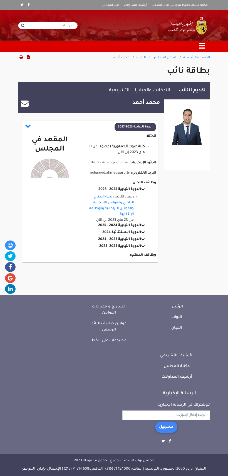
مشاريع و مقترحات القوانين (109, 310)
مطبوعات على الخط (109, 341)
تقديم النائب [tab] (192, 90)
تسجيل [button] (166, 427)
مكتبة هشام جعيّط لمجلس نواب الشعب (180, 5)
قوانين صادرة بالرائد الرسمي (109, 327)
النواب (141, 58)
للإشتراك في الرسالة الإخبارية (184, 405)
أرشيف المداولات (135, 5)
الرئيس (176, 307)
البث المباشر (111, 5)
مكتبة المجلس (177, 366)
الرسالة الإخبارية (179, 393)
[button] (90, 127)
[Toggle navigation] (202, 46)
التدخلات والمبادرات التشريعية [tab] (139, 90)
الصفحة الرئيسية (196, 58)
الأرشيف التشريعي (177, 356)
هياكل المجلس (164, 58)
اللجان (176, 328)
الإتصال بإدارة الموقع (41, 469)
